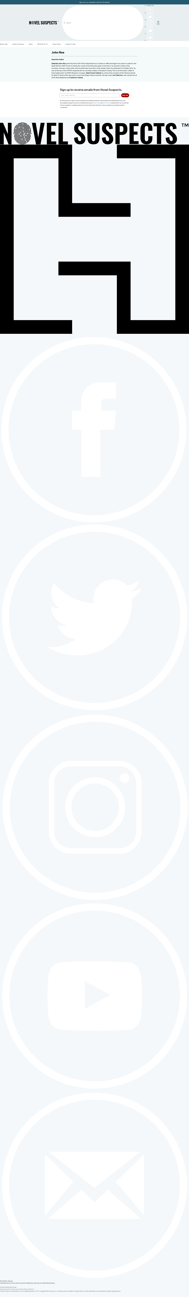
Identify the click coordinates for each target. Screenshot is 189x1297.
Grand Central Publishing (24, 1283)
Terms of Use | (15, 1289)
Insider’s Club (70, 44)
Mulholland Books (48, 1283)
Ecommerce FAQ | (5, 1289)
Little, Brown (37, 1283)
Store (31, 44)
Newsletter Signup (6, 1281)
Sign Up (125, 95)
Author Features (18, 44)
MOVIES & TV (42, 44)
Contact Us (31, 1289)
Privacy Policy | (23, 1289)
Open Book (56, 44)
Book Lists (4, 44)
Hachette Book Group (7, 1283)
